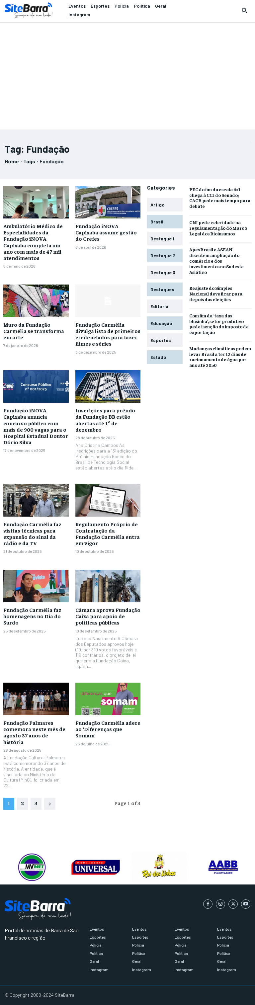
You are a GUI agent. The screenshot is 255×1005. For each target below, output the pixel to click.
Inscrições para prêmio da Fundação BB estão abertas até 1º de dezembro (105, 420)
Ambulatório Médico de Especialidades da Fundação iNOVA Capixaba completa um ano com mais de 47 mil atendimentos (33, 241)
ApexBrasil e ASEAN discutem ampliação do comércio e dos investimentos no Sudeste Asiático (216, 260)
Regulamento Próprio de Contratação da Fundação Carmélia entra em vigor (107, 533)
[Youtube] (245, 904)
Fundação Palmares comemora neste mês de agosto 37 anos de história (34, 732)
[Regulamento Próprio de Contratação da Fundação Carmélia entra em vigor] (108, 500)
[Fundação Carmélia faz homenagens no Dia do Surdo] (36, 586)
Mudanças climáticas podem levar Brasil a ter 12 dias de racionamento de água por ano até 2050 (220, 356)
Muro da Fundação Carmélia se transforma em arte (33, 330)
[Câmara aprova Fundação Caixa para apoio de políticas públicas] (108, 586)
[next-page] (49, 804)
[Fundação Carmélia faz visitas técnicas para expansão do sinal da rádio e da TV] (36, 500)
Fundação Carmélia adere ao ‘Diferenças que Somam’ (107, 728)
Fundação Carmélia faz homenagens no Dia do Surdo (32, 616)
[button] (244, 10)
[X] (233, 904)
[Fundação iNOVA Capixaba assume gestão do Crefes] (108, 202)
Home (12, 161)
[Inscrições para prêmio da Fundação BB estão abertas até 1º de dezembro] (108, 386)
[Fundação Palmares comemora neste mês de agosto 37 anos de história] (36, 699)
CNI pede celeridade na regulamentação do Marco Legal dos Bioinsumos (218, 227)
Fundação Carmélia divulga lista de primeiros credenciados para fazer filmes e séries (107, 334)
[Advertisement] (127, 73)
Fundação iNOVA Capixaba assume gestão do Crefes (106, 232)
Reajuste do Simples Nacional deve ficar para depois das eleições (215, 293)
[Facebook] (207, 904)
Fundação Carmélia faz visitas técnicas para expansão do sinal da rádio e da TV (32, 533)
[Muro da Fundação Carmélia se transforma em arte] (36, 301)
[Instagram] (220, 904)
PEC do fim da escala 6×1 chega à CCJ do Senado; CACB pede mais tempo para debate (219, 197)
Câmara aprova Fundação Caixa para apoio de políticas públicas (107, 616)
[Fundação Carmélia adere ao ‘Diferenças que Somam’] (108, 699)
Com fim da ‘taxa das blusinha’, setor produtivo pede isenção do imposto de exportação (219, 323)
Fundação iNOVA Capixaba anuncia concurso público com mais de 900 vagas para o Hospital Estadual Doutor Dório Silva (35, 426)
